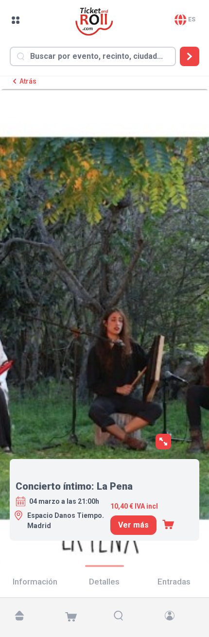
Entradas (174, 581)
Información (35, 581)
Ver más (133, 525)
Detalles (104, 581)
